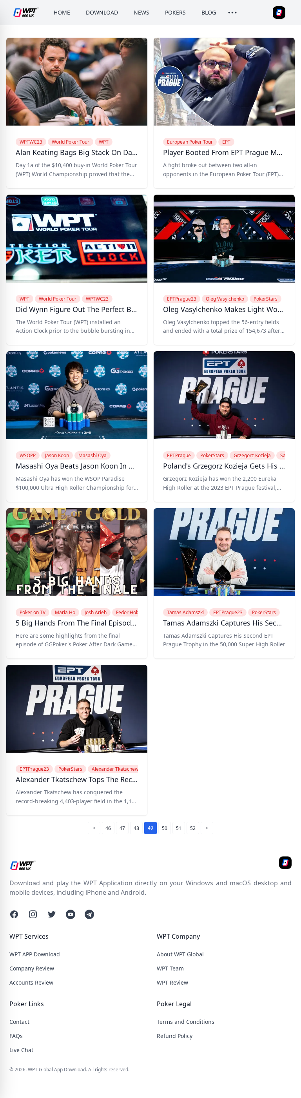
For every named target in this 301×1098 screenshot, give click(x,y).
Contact (19, 1021)
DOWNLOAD (102, 12)
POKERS (175, 12)
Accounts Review (31, 982)
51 (178, 828)
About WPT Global (180, 954)
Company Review (31, 968)
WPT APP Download (34, 954)
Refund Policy (174, 1036)
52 (193, 828)
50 (164, 828)
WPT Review (172, 982)
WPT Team (170, 968)
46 (108, 828)
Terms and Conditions (185, 1021)
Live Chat (21, 1050)
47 (122, 828)
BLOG (208, 12)
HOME (62, 12)
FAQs (16, 1036)
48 (136, 828)
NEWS (141, 12)
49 (150, 827)
